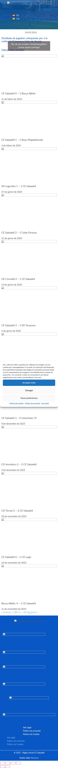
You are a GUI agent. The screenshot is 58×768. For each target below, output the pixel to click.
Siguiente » (32, 612)
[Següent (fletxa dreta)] (7, 766)
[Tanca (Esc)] (18, 763)
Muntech (35, 758)
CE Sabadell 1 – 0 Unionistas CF (19, 418)
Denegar (29, 390)
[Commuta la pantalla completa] (7, 763)
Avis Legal (45, 403)
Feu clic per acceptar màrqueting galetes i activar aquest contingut (29, 45)
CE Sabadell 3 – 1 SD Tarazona (18, 325)
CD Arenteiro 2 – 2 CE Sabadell (18, 464)
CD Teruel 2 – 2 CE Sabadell (17, 511)
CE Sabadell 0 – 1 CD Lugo (16, 557)
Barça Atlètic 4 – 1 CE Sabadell (18, 603)
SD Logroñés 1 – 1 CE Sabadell (18, 186)
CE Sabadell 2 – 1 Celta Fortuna (19, 233)
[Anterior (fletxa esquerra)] (2, 766)
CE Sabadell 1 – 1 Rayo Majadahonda (22, 140)
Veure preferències (29, 398)
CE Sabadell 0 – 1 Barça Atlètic (18, 93)
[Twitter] (23, 25)
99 (25, 612)
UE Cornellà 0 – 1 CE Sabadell (18, 279)
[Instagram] (34, 25)
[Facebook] (18, 25)
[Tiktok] (39, 25)
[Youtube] (29, 25)
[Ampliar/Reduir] (2, 763)
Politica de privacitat (32, 403)
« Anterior (6, 612)
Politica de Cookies (16, 403)
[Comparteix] (13, 763)
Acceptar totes (29, 383)
